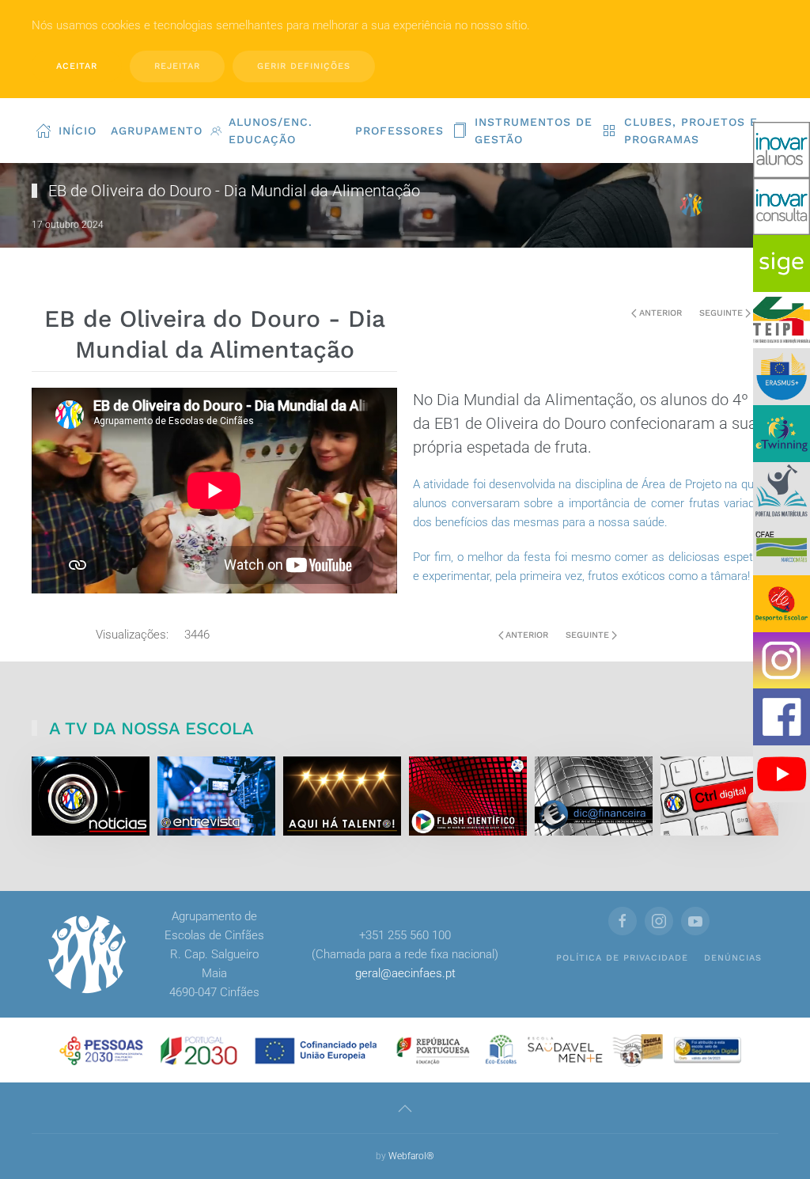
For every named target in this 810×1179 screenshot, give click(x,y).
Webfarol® (411, 1156)
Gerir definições (303, 66)
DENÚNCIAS (733, 958)
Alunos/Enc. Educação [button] (270, 131)
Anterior (660, 313)
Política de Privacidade (622, 958)
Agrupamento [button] (156, 130)
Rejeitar (177, 66)
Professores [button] (399, 130)
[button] (405, 1108)
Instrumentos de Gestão (533, 131)
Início (78, 130)
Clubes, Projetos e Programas (691, 131)
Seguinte (721, 313)
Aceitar (76, 66)
